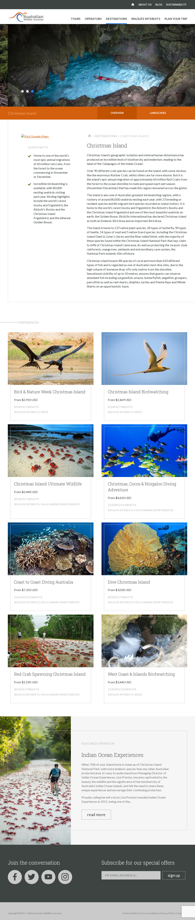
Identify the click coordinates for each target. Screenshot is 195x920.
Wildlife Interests (145, 18)
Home (132, 4)
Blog (158, 4)
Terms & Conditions (149, 913)
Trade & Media (129, 913)
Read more (96, 814)
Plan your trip (176, 18)
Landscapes (158, 112)
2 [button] (27, 91)
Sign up (174, 875)
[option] (101, 65)
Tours (75, 18)
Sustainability (176, 4)
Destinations (116, 18)
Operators (93, 18)
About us (145, 4)
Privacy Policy (167, 913)
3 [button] (32, 91)
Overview (117, 112)
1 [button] (22, 91)
